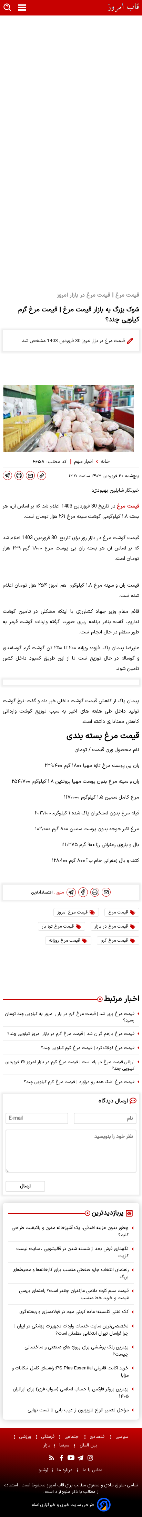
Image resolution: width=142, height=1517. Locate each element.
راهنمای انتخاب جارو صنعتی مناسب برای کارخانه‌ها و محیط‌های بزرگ (70, 1273)
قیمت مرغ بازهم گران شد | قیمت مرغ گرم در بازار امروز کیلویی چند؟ (70, 1033)
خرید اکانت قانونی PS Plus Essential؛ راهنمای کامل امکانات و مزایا (70, 1372)
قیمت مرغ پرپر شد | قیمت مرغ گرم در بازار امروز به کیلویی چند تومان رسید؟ (69, 1017)
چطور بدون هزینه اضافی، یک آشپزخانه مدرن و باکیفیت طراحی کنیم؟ (70, 1231)
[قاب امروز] (123, 7)
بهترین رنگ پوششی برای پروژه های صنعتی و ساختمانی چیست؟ (76, 1351)
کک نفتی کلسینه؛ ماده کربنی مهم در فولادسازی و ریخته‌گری (74, 1311)
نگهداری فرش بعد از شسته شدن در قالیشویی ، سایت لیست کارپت (72, 1252)
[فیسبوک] (83, 892)
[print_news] (18, 475)
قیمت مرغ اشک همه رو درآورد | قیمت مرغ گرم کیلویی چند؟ (79, 1082)
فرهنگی (48, 1436)
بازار (46, 1445)
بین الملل (89, 1445)
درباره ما (65, 1470)
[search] (7, 8)
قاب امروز (54, 1485)
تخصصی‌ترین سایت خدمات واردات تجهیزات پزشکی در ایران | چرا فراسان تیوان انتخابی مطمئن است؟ (71, 1330)
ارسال (25, 1186)
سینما (65, 1445)
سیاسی (123, 1436)
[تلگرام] (7, 475)
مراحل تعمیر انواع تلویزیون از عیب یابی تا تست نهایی (78, 1410)
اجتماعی (73, 1436)
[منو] (22, 8)
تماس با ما (93, 1470)
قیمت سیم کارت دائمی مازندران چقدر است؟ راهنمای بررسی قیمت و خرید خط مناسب (74, 1294)
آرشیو (43, 1470)
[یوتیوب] (71, 1457)
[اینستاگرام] (90, 1457)
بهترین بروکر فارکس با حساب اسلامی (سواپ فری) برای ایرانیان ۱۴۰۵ (71, 1393)
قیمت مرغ (128, 506)
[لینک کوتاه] (41, 475)
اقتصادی (98, 1436)
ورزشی (25, 1436)
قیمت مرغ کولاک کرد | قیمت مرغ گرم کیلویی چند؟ (87, 1048)
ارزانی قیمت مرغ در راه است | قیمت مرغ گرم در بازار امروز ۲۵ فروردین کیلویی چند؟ (69, 1065)
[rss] (51, 1457)
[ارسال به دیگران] (30, 475)
